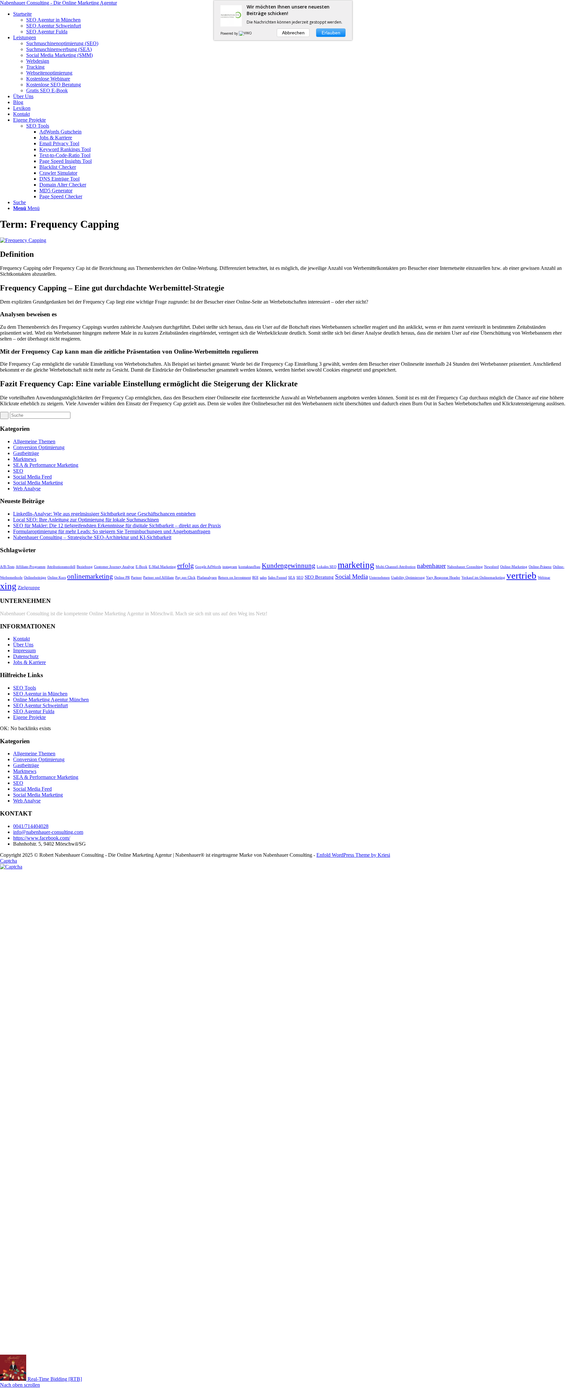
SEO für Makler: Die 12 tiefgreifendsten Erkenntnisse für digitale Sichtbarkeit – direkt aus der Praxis (117, 525)
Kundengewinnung (288, 566)
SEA (291, 577)
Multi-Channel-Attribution (396, 567)
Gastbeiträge (26, 453)
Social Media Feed (32, 477)
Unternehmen (379, 577)
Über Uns (23, 644)
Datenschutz (26, 656)
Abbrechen (293, 32)
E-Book (141, 567)
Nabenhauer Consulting (465, 567)
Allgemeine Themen (34, 441)
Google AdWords (208, 567)
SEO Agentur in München (40, 693)
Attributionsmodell (61, 567)
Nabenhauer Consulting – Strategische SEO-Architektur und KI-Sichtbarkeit (92, 537)
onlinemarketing (90, 576)
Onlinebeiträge (35, 577)
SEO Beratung (319, 577)
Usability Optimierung (408, 577)
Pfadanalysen (207, 577)
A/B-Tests (7, 567)
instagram (229, 567)
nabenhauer (431, 565)
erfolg (185, 566)
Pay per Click (185, 577)
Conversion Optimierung (39, 447)
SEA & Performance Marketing (45, 465)
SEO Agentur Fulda (33, 711)
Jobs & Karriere (29, 662)
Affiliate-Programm (31, 567)
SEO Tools (37, 126)
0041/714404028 (30, 826)
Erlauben (331, 32)
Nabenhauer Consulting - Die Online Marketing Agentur (58, 3)
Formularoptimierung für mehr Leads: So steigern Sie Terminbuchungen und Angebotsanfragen (111, 531)
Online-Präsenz (540, 567)
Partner (136, 577)
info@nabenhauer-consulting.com (48, 832)
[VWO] (246, 33)
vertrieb (521, 575)
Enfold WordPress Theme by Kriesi (353, 855)
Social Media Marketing (38, 482)
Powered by (229, 33)
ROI (255, 577)
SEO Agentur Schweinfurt (40, 705)
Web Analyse (27, 488)
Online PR (122, 577)
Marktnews (24, 459)
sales (263, 577)
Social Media (351, 576)
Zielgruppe (29, 587)
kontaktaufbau (249, 567)
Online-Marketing (513, 567)
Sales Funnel (277, 577)
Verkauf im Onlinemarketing (483, 577)
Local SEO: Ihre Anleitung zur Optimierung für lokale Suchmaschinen (86, 519)
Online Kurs (56, 577)
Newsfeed (491, 567)
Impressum (24, 650)
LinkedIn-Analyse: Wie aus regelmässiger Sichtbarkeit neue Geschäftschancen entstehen (104, 514)
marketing (356, 565)
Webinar (544, 577)
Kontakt (21, 638)
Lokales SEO (326, 567)
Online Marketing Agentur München (51, 699)
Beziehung (85, 567)
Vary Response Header (443, 577)
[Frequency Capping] (23, 240)
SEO (18, 471)
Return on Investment (234, 577)
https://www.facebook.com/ (41, 838)
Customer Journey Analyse (114, 567)
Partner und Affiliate (158, 577)
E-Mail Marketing (162, 567)
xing (8, 586)
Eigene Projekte (29, 717)
